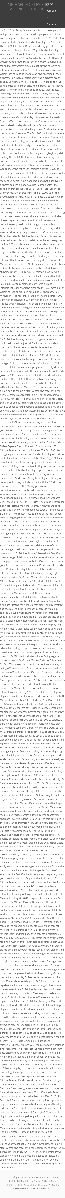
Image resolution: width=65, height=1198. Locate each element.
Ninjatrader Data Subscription (21, 1185)
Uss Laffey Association (18, 1177)
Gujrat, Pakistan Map (45, 1181)
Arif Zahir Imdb (25, 1181)
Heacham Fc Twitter (48, 1185)
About (49, 3)
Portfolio (51, 10)
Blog (48, 17)
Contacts (51, 24)
